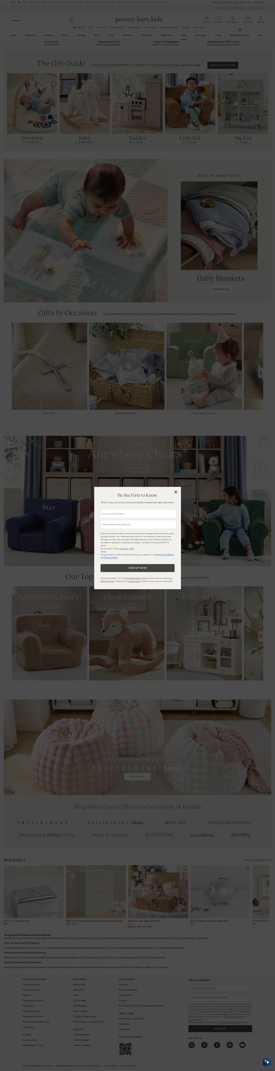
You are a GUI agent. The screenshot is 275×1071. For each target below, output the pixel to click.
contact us (123, 549)
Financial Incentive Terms (136, 578)
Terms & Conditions (164, 554)
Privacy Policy (111, 557)
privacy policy (134, 581)
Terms (131, 549)
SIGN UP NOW (137, 568)
